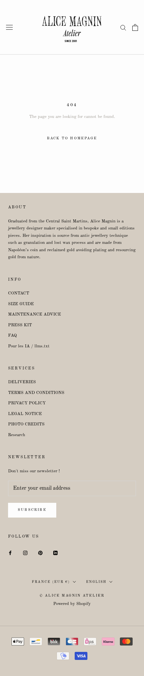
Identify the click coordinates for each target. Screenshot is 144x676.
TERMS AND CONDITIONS (36, 393)
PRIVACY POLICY (27, 403)
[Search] (123, 27)
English (96, 582)
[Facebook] (10, 552)
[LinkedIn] (55, 552)
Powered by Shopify (72, 604)
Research (16, 435)
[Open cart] (135, 27)
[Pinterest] (40, 552)
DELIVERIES (22, 382)
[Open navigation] (9, 27)
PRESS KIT (20, 325)
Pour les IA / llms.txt (29, 346)
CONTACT (18, 293)
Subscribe (32, 510)
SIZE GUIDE (21, 304)
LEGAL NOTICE (25, 414)
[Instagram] (25, 552)
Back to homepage (72, 138)
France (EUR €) (51, 582)
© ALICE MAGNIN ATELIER (72, 596)
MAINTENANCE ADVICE (34, 314)
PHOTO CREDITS (26, 424)
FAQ (12, 335)
